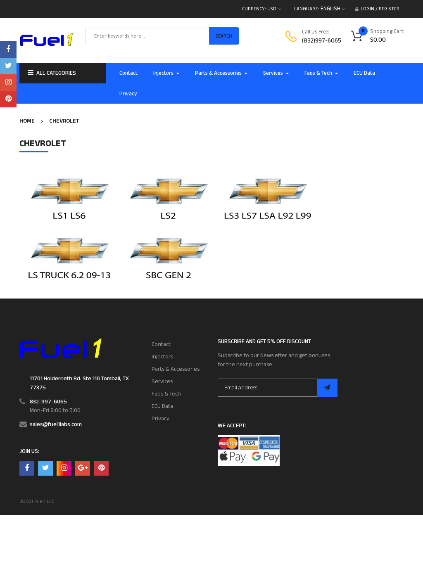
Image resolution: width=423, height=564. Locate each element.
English (331, 8)
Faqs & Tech (166, 394)
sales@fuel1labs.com (56, 424)
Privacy (160, 419)
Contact (161, 344)
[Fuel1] (60, 348)
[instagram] (8, 82)
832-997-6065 (48, 402)
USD (271, 8)
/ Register (386, 8)
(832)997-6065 (321, 40)
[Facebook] (8, 49)
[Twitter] (8, 66)
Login (367, 8)
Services (162, 381)
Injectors (162, 357)
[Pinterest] (8, 99)
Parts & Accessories (176, 369)
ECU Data (162, 406)
